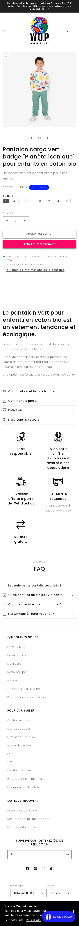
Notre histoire (16, 655)
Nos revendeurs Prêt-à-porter (28, 819)
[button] (5, 30)
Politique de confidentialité (26, 779)
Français (56, 893)
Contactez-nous (19, 720)
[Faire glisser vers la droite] (48, 138)
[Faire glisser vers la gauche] (31, 138)
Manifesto (14, 664)
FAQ (10, 754)
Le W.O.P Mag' (16, 647)
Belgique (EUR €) (24, 893)
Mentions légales (19, 770)
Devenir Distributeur (21, 827)
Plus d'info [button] (33, 920)
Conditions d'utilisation (23, 689)
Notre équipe (16, 672)
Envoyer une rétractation (24, 787)
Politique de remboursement (28, 697)
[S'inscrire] (67, 854)
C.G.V (11, 762)
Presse (12, 680)
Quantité (8, 213)
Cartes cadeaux (18, 729)
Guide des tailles (19, 745)
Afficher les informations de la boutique (35, 270)
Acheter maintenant (39, 244)
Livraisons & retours (21, 737)
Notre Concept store (22, 810)
